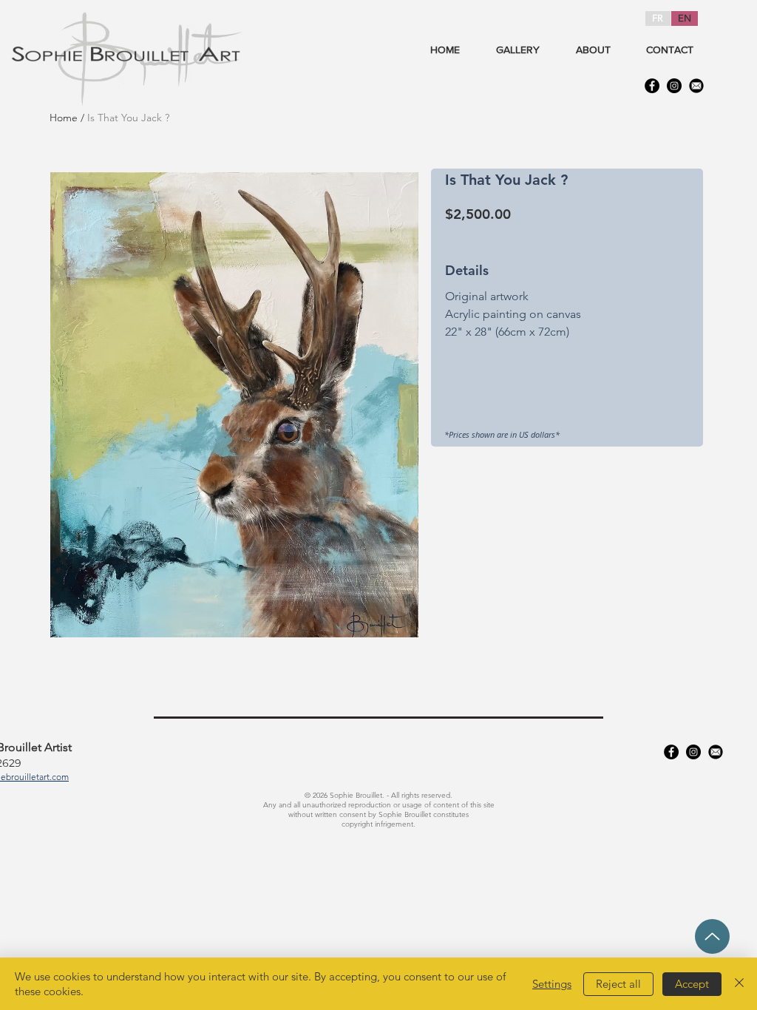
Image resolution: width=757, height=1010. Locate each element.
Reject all (618, 984)
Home (64, 117)
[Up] (712, 936)
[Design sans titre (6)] (696, 85)
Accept (692, 984)
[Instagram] (674, 85)
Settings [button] (551, 984)
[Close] (739, 983)
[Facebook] (652, 85)
